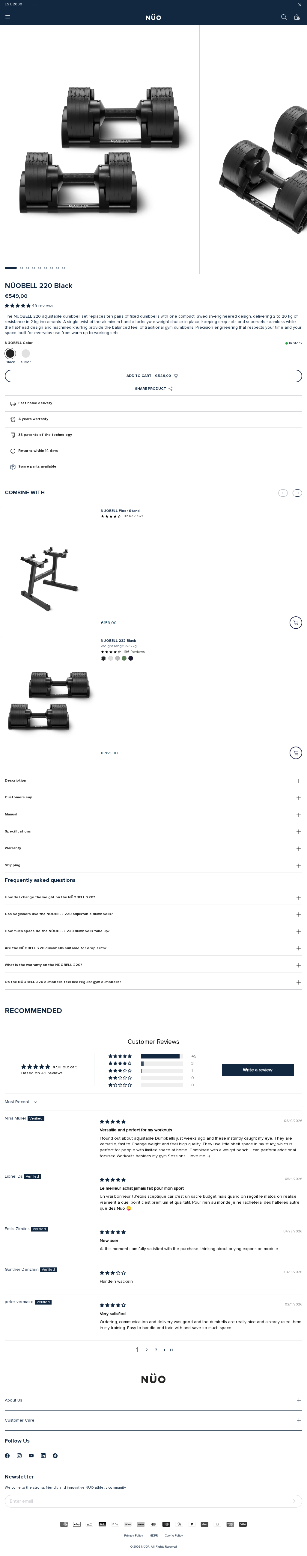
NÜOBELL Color (19, 343)
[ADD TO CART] (296, 622)
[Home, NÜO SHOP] (153, 17)
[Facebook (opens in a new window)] (7, 1455)
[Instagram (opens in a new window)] (19, 1455)
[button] (11, 268)
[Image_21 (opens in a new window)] (55, 1455)
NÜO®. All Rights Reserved (159, 1546)
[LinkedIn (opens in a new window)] (43, 1455)
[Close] (299, 4)
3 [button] (156, 1350)
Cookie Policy (174, 1535)
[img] (113, 1122)
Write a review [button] (258, 1069)
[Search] (284, 17)
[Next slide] (297, 493)
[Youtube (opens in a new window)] (31, 1455)
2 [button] (146, 1350)
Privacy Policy (133, 1535)
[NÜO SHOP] (153, 1378)
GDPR (154, 1535)
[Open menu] (8, 17)
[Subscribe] (295, 1501)
